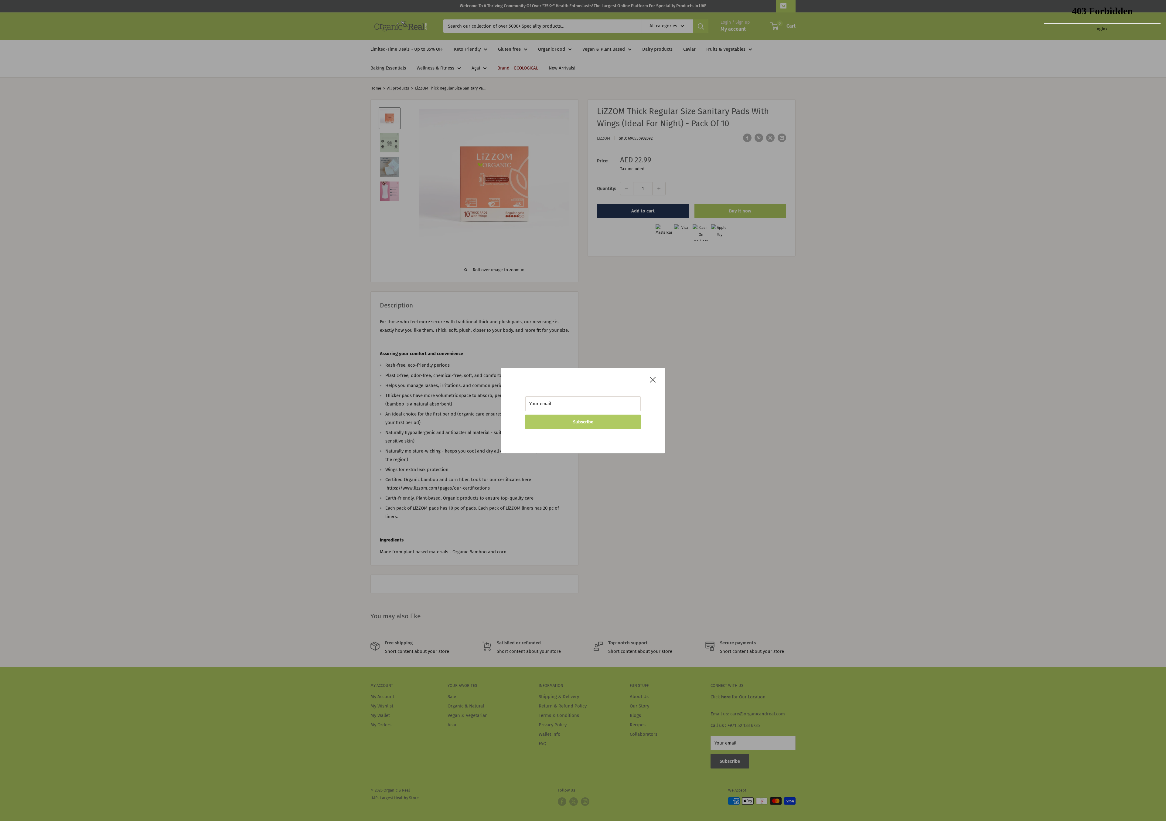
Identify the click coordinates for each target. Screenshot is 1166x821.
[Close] (653, 379)
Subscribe (583, 422)
